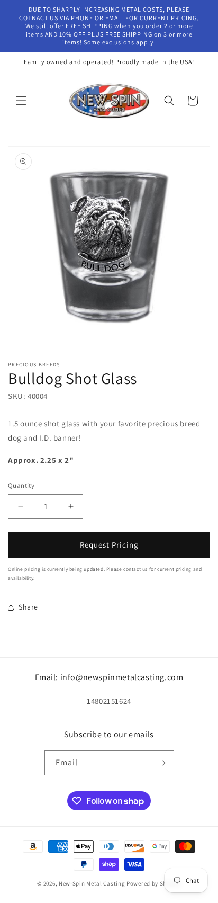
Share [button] (28, 607)
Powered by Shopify (153, 883)
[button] (21, 100)
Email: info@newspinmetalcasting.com (109, 677)
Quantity (21, 485)
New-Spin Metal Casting (92, 883)
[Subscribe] (162, 762)
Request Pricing (109, 545)
